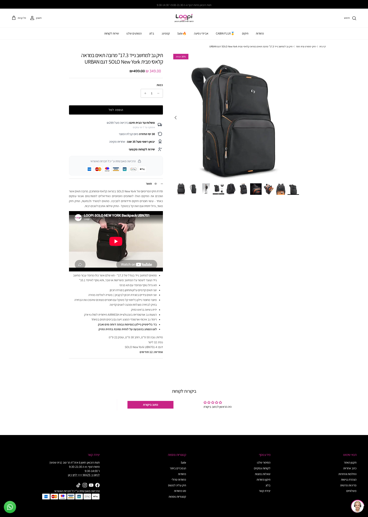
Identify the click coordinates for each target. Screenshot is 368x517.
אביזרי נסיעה (201, 33)
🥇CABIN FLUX (225, 33)
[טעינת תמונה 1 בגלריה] (235, 115)
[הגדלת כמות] (144, 93)
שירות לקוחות (111, 33)
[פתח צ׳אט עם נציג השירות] (357, 506)
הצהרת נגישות (348, 480)
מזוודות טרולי (179, 480)
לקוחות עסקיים (262, 468)
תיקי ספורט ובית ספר (306, 46)
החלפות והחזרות (347, 474)
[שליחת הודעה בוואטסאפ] (10, 507)
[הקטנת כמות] (159, 93)
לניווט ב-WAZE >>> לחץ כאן (84, 475)
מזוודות (260, 33)
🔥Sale (181, 33)
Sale (183, 462)
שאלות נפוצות (262, 474)
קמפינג (166, 33)
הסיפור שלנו (263, 462)
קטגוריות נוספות (177, 497)
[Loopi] (184, 18)
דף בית (322, 46)
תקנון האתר (350, 462)
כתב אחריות (349, 468)
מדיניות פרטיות (348, 485)
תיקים (245, 33)
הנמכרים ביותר (178, 468)
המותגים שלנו (134, 33)
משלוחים (351, 491)
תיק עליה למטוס (177, 485)
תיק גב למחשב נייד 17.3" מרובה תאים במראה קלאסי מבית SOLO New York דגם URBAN (250, 46)
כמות (160, 85)
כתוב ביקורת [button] (150, 405)
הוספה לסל (116, 110)
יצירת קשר (264, 491)
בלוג (151, 33)
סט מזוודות (180, 491)
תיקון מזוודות (263, 480)
